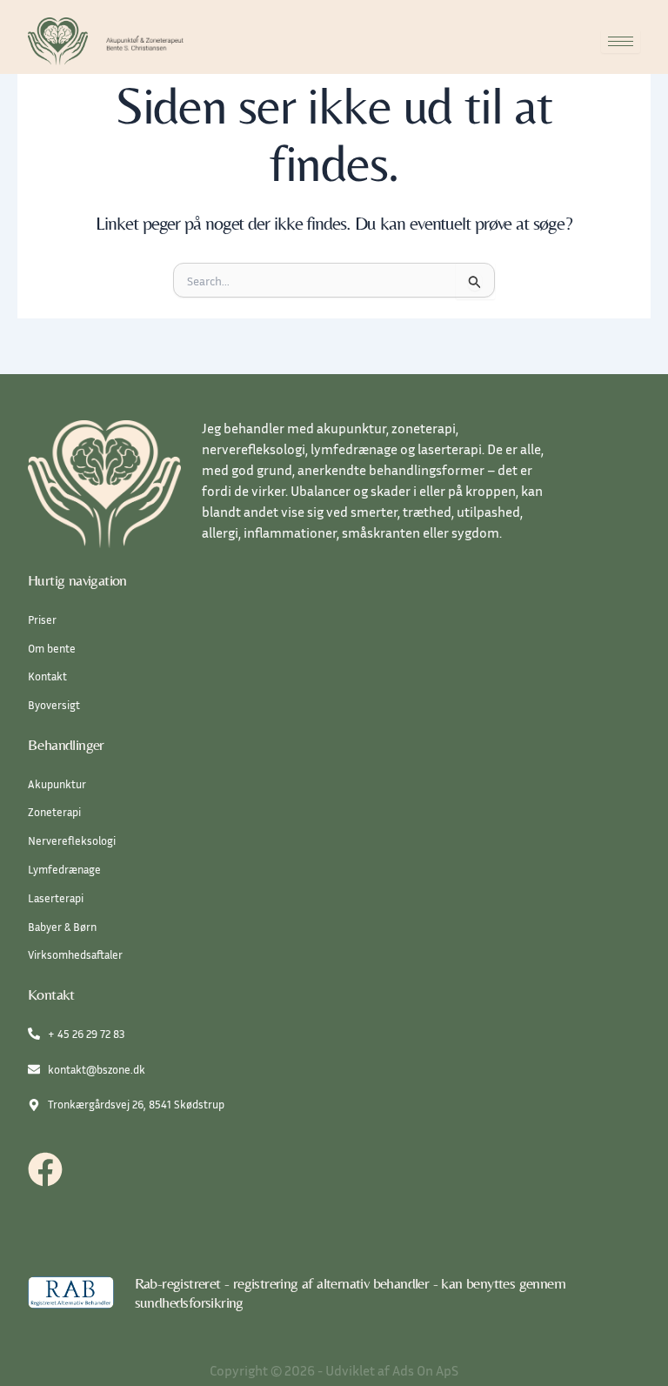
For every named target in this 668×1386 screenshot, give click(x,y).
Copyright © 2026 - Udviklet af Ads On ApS (334, 1370)
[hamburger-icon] (620, 41)
